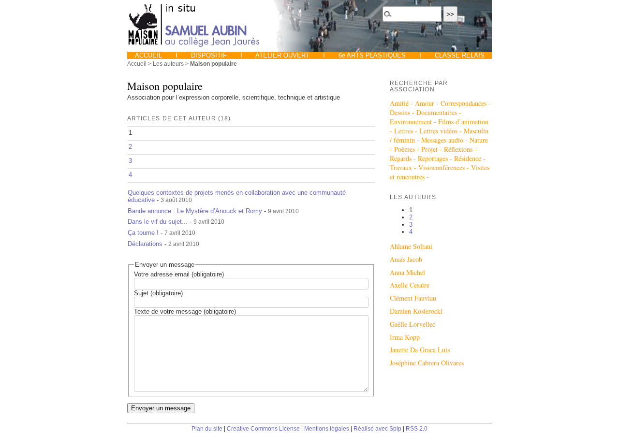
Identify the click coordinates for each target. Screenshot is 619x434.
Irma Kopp (405, 337)
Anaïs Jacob (406, 259)
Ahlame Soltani (411, 246)
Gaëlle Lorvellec (412, 324)
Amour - (428, 103)
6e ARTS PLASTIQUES (372, 55)
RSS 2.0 (416, 428)
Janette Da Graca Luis (420, 349)
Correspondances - (466, 103)
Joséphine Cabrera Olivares (427, 362)
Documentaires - (438, 112)
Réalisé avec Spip (377, 428)
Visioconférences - (444, 167)
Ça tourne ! (143, 232)
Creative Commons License (263, 428)
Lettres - (406, 130)
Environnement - (414, 121)
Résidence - (470, 158)
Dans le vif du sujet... (158, 221)
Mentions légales (326, 428)
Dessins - (403, 112)
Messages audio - (445, 140)
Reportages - (436, 158)
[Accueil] (194, 46)
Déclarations (145, 243)
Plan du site (207, 428)
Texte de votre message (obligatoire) (185, 311)
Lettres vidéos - (441, 130)
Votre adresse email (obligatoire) (179, 274)
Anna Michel (407, 272)
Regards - (404, 158)
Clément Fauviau (413, 298)
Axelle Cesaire (409, 284)
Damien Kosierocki (416, 311)
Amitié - (402, 103)
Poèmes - (407, 149)
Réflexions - (460, 149)
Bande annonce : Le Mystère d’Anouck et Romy (195, 211)
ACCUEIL (149, 55)
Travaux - (404, 167)
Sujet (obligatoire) (158, 293)
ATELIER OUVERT (282, 55)
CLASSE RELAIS (459, 55)
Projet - (432, 149)
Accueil (137, 63)
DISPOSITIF (209, 55)
